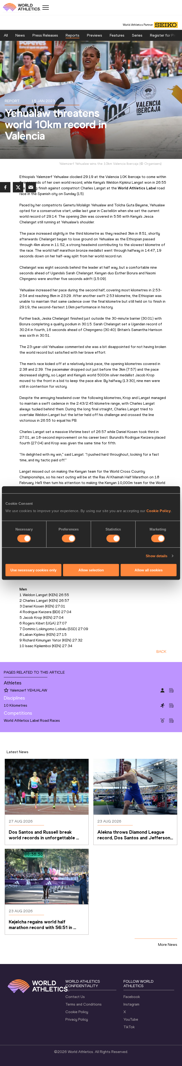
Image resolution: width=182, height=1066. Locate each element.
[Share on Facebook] (5, 187)
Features (117, 35)
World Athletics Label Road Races (32, 720)
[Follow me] (6, 690)
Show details (156, 556)
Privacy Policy (76, 1019)
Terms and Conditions (83, 1004)
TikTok (129, 1027)
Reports (72, 35)
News (20, 35)
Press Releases (45, 35)
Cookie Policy (158, 511)
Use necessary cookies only (33, 570)
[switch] (68, 538)
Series (137, 35)
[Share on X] (18, 187)
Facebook (131, 996)
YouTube (130, 1019)
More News (167, 944)
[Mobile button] (45, 7)
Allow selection (91, 570)
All (6, 35)
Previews (94, 35)
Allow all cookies (149, 570)
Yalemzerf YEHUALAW (28, 690)
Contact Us (75, 996)
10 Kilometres (15, 705)
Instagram (131, 1004)
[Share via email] (31, 187)
